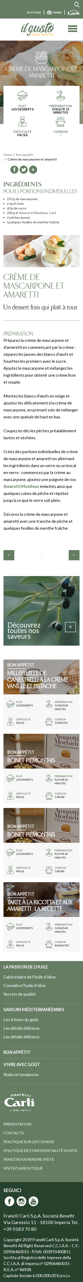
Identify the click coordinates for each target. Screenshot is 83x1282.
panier (57, 12)
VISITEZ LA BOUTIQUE (23, 1168)
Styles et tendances (21, 1074)
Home (7, 155)
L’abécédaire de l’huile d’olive (29, 976)
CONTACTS (13, 1133)
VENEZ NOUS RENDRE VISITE (28, 1159)
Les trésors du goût (20, 1019)
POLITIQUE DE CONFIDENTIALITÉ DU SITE (40, 1150)
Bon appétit (24, 155)
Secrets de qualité (19, 994)
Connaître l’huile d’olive (24, 985)
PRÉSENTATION (17, 1124)
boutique (34, 12)
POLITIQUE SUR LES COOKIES (28, 1141)
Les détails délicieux (21, 1028)
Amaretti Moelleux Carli (37, 213)
